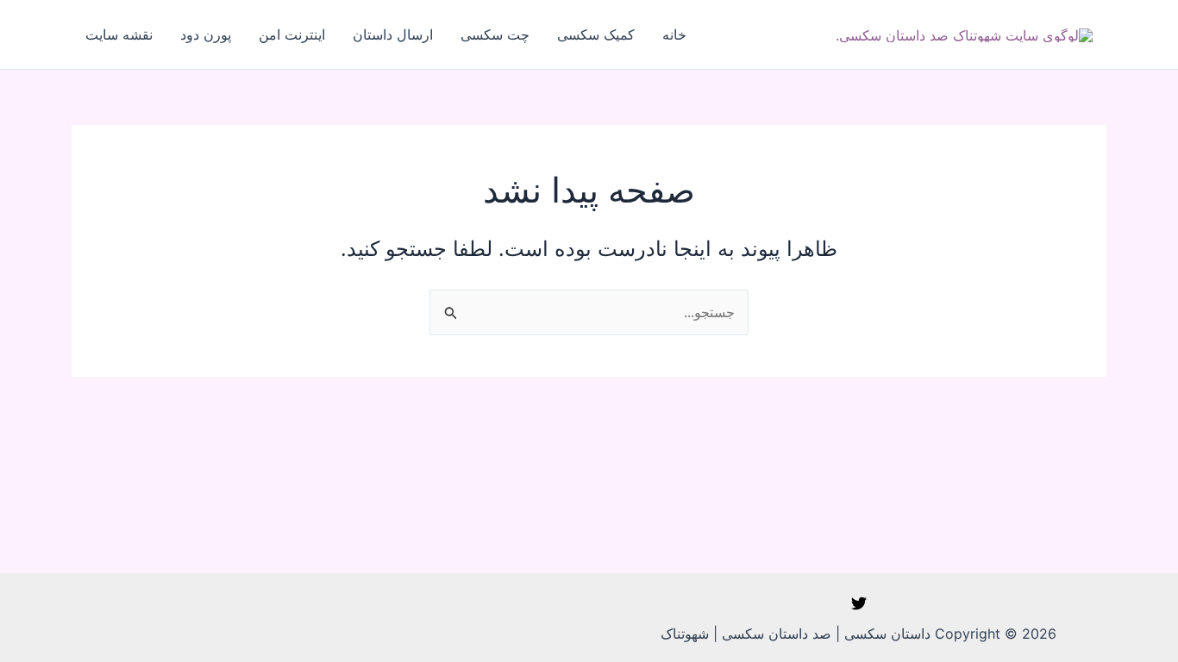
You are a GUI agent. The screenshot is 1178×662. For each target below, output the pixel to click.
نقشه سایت (119, 34)
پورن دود (205, 34)
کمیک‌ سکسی (596, 34)
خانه (674, 34)
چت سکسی (495, 34)
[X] (859, 603)
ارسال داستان (393, 34)
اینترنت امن (292, 34)
